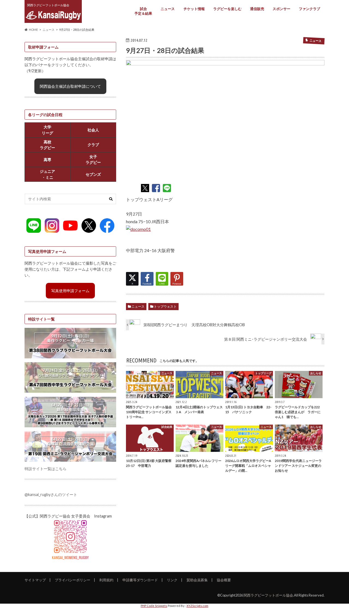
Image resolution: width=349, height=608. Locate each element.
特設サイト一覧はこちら (46, 468)
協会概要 (224, 580)
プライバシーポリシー (72, 580)
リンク (172, 580)
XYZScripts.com (197, 605)
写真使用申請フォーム (70, 290)
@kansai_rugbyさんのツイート (51, 494)
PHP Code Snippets (154, 605)
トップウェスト (165, 306)
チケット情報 (194, 9)
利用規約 (106, 580)
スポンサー (281, 9)
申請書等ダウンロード (140, 580)
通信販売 (257, 9)
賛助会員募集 (197, 580)
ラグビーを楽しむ (227, 9)
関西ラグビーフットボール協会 (268, 595)
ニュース (168, 9)
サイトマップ (35, 580)
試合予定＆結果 (143, 11)
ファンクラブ (309, 9)
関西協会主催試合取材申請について (70, 86)
